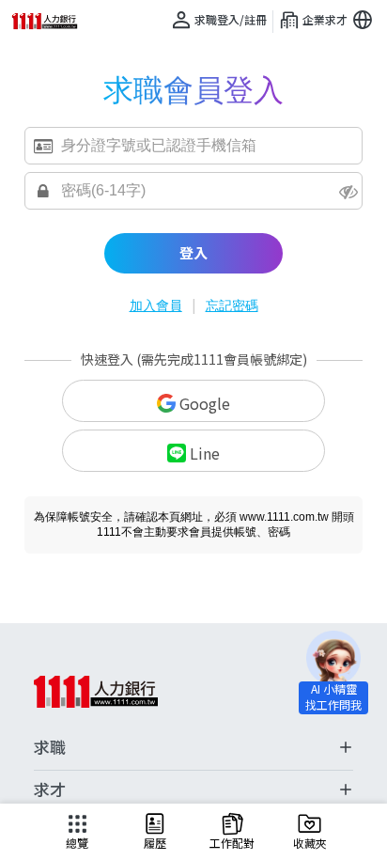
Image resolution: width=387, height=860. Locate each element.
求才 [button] (50, 789)
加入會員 (156, 305)
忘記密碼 (232, 305)
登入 (193, 252)
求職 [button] (50, 747)
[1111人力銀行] (50, 21)
